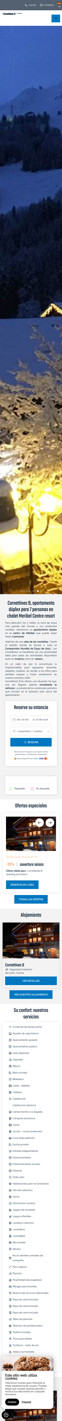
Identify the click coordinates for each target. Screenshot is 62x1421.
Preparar (26, 1402)
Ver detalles (31, 981)
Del (18, 719)
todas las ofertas (31, 899)
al (34, 719)
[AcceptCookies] (6, 1415)
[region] (27, 1383)
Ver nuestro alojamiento (31, 994)
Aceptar (12, 1402)
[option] (31, 852)
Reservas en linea (22, 885)
